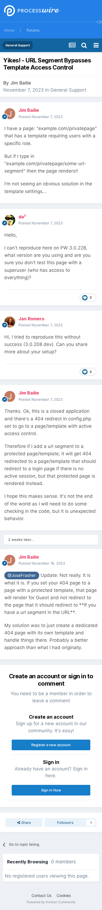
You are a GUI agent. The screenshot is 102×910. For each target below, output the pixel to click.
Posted (40, 116)
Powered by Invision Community (51, 902)
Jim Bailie (20, 83)
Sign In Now (51, 790)
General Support (68, 90)
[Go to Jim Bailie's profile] (9, 113)
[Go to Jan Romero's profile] (9, 322)
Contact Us (41, 895)
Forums (33, 30)
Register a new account (51, 745)
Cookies (64, 895)
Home (9, 30)
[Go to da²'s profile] (9, 220)
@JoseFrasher (22, 575)
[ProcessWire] (31, 11)
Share (25, 822)
